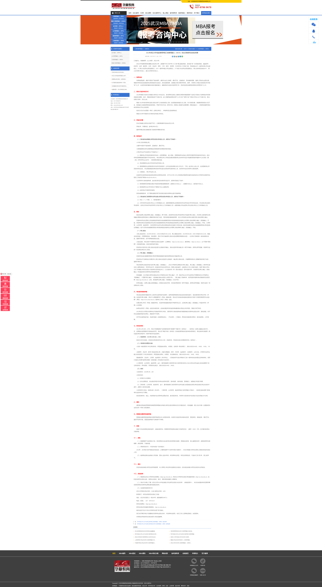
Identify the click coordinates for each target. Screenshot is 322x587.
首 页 (185, 48)
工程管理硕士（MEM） (119, 40)
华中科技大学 (151, 585)
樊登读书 (183, 585)
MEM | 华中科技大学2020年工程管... (180, 537)
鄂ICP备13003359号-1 (164, 567)
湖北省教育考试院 (136, 585)
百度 (188, 585)
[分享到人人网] (180, 56)
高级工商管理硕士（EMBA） (118, 21)
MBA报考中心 (157, 13)
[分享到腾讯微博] (178, 56)
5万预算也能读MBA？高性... (119, 82)
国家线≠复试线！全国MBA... (119, 79)
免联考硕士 (181, 13)
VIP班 (142, 13)
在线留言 (186, 553)
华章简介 (195, 553)
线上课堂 (165, 13)
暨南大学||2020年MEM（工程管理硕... (181, 540)
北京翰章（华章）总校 (162, 585)
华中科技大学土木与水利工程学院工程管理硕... (183, 534)
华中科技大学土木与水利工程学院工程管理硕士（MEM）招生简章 (152, 521)
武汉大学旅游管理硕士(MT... (119, 75)
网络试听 (165, 553)
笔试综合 (121, 18)
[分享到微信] (182, 56)
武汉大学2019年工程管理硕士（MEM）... (181, 543)
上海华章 (171, 585)
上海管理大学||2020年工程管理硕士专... (145, 540)
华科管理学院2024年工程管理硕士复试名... (182, 531)
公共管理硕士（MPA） (119, 31)
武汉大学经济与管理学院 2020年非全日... (146, 537)
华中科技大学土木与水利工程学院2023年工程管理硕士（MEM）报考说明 (153, 523)
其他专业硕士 (191, 48)
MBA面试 (132, 553)
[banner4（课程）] (161, 29)
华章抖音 (202, 565)
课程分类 (117, 13)
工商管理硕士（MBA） (119, 16)
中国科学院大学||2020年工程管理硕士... (145, 543)
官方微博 (205, 553)
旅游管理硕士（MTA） (119, 35)
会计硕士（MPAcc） (118, 26)
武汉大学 (144, 585)
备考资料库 (173, 13)
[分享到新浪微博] (176, 56)
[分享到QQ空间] (174, 56)
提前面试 (115, 18)
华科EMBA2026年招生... (118, 72)
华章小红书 (203, 575)
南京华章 (177, 585)
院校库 (116, 28)
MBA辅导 (136, 13)
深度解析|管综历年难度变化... (119, 86)
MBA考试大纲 (153, 553)
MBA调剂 (148, 13)
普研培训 (189, 13)
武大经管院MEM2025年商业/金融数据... (145, 531)
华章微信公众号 (194, 565)
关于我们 (196, 13)
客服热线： (198, 5)
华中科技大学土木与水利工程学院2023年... (146, 534)
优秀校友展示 (206, 13)
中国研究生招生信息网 (125, 585)
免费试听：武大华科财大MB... (120, 89)
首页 (130, 13)
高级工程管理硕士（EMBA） (119, 63)
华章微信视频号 (194, 575)
